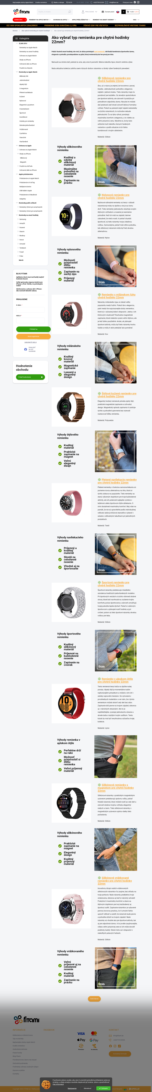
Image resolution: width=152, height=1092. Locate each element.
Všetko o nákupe (59, 2)
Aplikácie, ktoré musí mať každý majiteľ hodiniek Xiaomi (30, 278)
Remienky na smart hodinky (29, 51)
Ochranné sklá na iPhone (28, 170)
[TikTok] (119, 1045)
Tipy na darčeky (18, 1039)
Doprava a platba (19, 1070)
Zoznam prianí (109, 12)
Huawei (22, 227)
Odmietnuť (87, 1088)
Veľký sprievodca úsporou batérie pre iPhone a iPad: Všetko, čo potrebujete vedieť (29, 284)
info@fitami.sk (118, 1036)
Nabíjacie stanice (25, 186)
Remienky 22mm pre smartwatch (30, 211)
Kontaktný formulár (120, 1054)
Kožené (22, 96)
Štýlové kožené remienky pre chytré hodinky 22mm (117, 395)
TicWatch (22, 248)
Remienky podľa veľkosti (27, 203)
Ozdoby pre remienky (26, 121)
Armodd (22, 244)
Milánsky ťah (23, 76)
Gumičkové (23, 117)
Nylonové (22, 101)
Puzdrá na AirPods (25, 166)
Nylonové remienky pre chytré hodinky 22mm (113, 196)
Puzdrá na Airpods (25, 68)
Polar (21, 256)
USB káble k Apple (25, 190)
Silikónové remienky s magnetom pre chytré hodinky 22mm (116, 787)
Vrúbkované (23, 129)
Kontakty (16, 1074)
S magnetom (23, 88)
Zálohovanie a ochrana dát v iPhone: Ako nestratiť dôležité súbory (29, 290)
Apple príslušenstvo (26, 174)
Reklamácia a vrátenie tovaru (23, 1035)
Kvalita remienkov (41, 2)
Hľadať (70, 12)
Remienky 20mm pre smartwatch (30, 207)
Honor (21, 240)
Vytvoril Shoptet (116, 1089)
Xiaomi (21, 231)
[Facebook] (110, 1045)
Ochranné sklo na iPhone (28, 64)
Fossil (21, 252)
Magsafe (23, 162)
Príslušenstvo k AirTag (27, 182)
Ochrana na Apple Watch (28, 56)
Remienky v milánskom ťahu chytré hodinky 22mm (116, 296)
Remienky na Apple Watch (28, 47)
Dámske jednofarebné (26, 125)
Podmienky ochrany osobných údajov (26, 1067)
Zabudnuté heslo (30, 342)
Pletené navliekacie (25, 92)
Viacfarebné (23, 141)
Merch (21, 260)
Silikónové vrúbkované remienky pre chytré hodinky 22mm (115, 880)
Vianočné (22, 137)
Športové (22, 113)
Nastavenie (72, 1088)
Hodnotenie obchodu (20, 1049)
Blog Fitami (16, 1056)
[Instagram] (115, 1045)
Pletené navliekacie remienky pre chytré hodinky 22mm (117, 481)
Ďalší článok (94, 999)
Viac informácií (58, 1084)
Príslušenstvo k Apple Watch (29, 178)
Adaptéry (22, 199)
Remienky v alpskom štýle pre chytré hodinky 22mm (115, 680)
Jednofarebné (24, 80)
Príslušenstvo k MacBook (28, 195)
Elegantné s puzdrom (26, 105)
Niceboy (22, 235)
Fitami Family (17, 1053)
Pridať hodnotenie (24, 377)
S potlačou (23, 133)
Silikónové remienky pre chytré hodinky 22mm (114, 80)
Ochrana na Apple (25, 146)
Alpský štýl (23, 84)
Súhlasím (104, 1088)
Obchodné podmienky (20, 1063)
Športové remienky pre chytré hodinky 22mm (113, 584)
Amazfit (22, 223)
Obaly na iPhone (25, 60)
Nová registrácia (33, 336)
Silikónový (23, 158)
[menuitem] (20, 19)
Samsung (22, 219)
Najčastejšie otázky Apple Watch (23, 2)
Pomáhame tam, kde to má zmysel (24, 1060)
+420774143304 (119, 1040)
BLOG (70, 2)
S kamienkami (24, 109)
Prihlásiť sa (33, 329)
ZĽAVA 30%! (23, 43)
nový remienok (99, 51)
